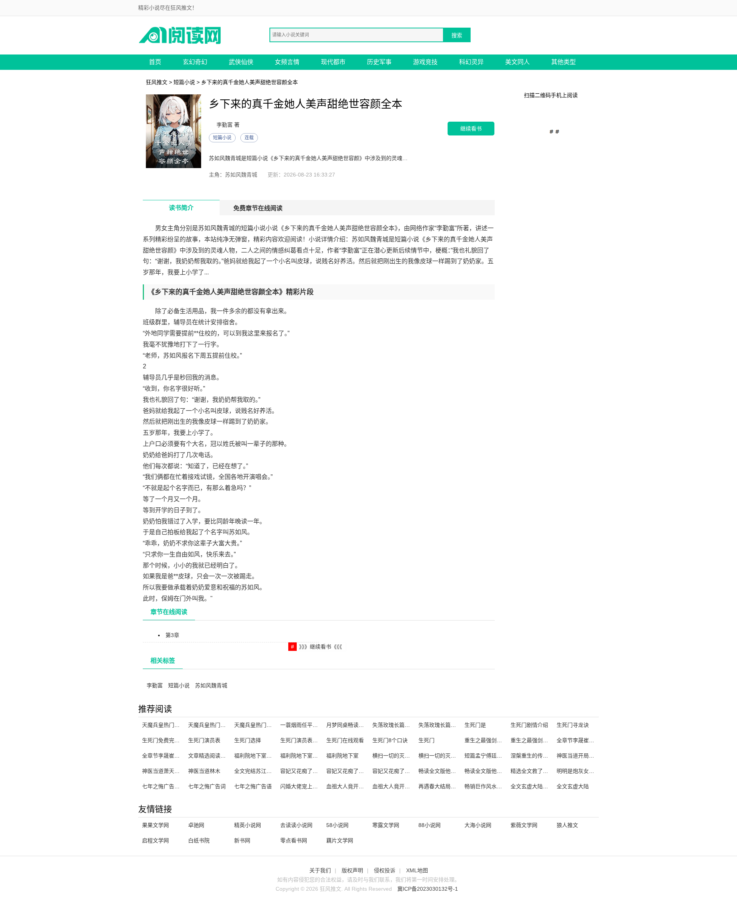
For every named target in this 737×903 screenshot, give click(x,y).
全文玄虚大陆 (573, 786)
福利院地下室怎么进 (304, 756)
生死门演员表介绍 (301, 740)
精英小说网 (247, 825)
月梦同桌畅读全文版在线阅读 (361, 725)
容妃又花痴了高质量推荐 (355, 771)
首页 (155, 62)
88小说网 (429, 825)
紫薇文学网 (524, 825)
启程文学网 (155, 840)
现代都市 (333, 62)
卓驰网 (196, 825)
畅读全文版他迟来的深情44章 (499, 771)
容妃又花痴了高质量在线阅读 (315, 771)
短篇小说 (184, 82)
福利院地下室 (342, 756)
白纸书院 (199, 840)
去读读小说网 (296, 825)
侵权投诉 (384, 870)
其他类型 (563, 62)
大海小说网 (477, 825)
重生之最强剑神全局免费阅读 (545, 740)
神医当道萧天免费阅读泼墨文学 (179, 771)
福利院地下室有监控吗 (261, 756)
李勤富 (155, 685)
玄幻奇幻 (195, 62)
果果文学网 (155, 825)
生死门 (426, 740)
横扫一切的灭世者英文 (399, 756)
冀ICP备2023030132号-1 (427, 889)
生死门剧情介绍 (529, 725)
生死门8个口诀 (390, 740)
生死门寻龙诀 (573, 725)
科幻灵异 (471, 62)
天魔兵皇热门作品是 (166, 725)
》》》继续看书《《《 (320, 647)
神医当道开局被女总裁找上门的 (594, 756)
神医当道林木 (204, 771)
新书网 (242, 840)
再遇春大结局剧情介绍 (445, 786)
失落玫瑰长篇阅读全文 (445, 725)
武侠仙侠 (241, 62)
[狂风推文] (180, 34)
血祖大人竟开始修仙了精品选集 (364, 786)
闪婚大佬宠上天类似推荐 (309, 786)
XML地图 (417, 870)
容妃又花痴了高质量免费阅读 (407, 771)
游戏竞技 (425, 62)
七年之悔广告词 (207, 786)
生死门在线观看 (345, 740)
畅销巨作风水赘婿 (485, 786)
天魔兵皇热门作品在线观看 (220, 725)
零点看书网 (293, 840)
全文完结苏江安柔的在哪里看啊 (271, 771)
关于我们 (320, 870)
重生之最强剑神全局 (488, 740)
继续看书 (471, 128)
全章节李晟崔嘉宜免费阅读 (174, 756)
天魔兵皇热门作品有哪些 (263, 725)
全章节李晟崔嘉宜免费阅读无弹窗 (597, 740)
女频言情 (287, 62)
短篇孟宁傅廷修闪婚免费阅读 (499, 756)
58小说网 (337, 825)
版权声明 (352, 870)
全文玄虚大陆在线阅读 (537, 786)
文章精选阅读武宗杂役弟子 (220, 756)
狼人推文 (567, 825)
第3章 (172, 635)
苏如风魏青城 (211, 685)
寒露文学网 (385, 825)
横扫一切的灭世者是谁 (445, 756)
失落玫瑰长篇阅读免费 (399, 725)
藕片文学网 (339, 840)
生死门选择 (247, 740)
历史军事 (379, 62)
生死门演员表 (204, 740)
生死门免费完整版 (163, 740)
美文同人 (517, 62)
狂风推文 (156, 82)
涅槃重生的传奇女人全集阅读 (545, 756)
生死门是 (475, 725)
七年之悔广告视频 (163, 786)
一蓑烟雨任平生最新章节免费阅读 (320, 725)
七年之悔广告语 (253, 786)
